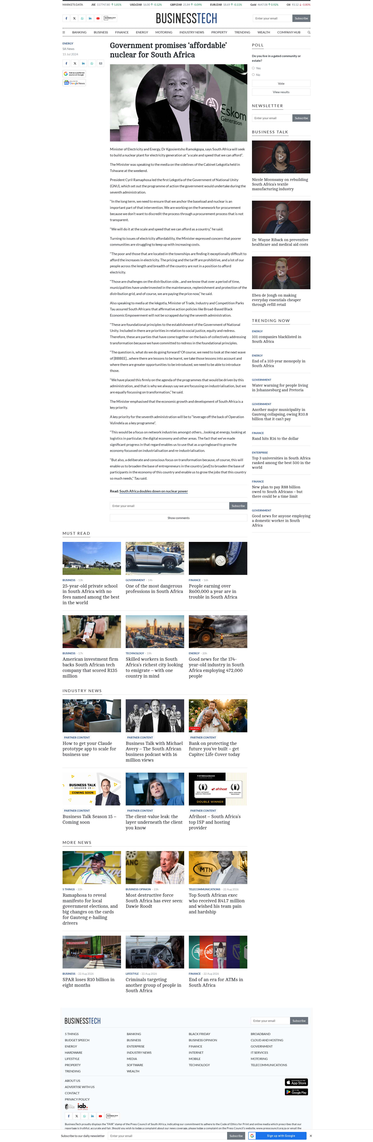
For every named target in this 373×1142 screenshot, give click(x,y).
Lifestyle (132, 973)
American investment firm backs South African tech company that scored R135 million (90, 668)
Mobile (194, 1058)
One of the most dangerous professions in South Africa (154, 588)
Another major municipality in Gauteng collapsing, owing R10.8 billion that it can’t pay (280, 414)
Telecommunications (204, 889)
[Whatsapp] (82, 18)
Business (101, 32)
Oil (288, 4)
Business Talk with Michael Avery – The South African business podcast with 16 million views (154, 752)
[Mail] (100, 63)
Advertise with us (79, 1087)
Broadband (260, 1034)
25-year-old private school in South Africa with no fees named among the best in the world (91, 594)
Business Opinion (138, 889)
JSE (93, 4)
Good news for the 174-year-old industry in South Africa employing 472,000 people (216, 668)
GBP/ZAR (176, 4)
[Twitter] (74, 18)
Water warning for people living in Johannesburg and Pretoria (280, 387)
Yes (258, 68)
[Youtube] (98, 18)
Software (135, 1065)
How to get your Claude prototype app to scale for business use (89, 749)
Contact (72, 1093)
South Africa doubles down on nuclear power (153, 491)
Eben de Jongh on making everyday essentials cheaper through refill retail (276, 300)
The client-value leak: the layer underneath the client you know (154, 822)
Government (135, 580)
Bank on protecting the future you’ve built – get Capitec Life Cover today (214, 749)
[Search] (309, 32)
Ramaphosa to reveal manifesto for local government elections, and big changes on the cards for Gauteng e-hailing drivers (90, 909)
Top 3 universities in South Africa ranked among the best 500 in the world (281, 463)
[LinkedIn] (90, 18)
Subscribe (301, 18)
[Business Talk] (109, 18)
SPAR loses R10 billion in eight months (88, 982)
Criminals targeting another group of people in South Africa (153, 985)
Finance (122, 32)
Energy (142, 32)
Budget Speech (77, 1040)
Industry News (192, 32)
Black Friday (199, 1034)
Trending (242, 32)
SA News (68, 48)
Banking (79, 32)
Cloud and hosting (267, 1040)
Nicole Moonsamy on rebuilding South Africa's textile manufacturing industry (280, 184)
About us (72, 1080)
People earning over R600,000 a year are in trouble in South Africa (213, 591)
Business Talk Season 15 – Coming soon (89, 819)
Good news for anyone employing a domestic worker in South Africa (281, 521)
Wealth (264, 32)
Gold (253, 4)
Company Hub (288, 32)
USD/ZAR (136, 4)
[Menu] (64, 32)
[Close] (311, 1136)
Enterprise (260, 452)
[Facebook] (66, 18)
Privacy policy (77, 1099)
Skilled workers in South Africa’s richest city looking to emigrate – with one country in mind (154, 668)
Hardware (73, 1052)
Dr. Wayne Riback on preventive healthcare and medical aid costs (280, 242)
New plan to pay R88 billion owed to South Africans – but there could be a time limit (277, 492)
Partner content (77, 737)
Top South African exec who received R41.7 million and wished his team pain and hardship (217, 904)
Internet (196, 1052)
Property (219, 32)
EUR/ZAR (216, 4)
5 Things (69, 889)
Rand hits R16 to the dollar (275, 438)
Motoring (163, 32)
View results (281, 92)
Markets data (73, 4)
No (258, 74)
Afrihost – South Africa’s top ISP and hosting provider (215, 822)
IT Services (259, 1052)
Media (132, 1058)
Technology (135, 653)
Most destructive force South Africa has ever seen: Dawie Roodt (154, 901)
